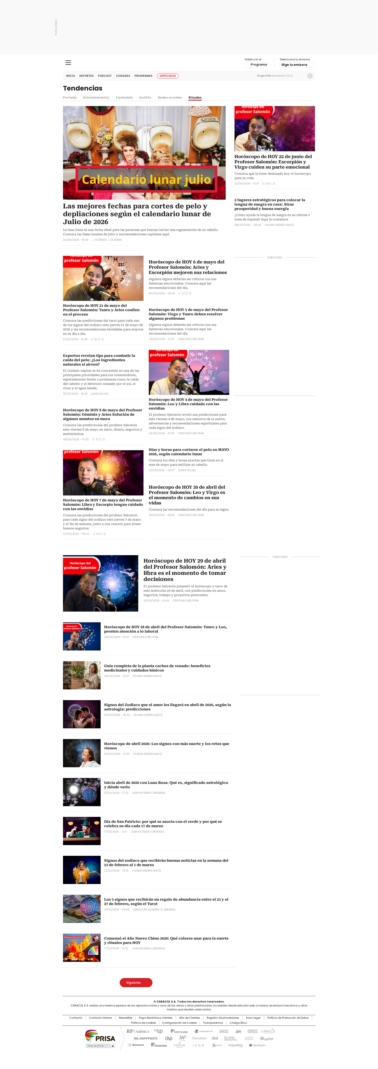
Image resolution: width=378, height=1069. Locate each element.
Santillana (177, 1031)
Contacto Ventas (100, 1018)
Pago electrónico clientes (155, 1018)
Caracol (268, 1031)
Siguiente (133, 982)
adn (252, 1031)
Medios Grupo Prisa (100, 1045)
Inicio (70, 76)
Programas (143, 76)
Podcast (105, 76)
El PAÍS (137, 1031)
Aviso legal (253, 1018)
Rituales (195, 97)
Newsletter (301, 76)
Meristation (257, 1044)
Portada (70, 97)
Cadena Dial (213, 1038)
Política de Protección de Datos (288, 1018)
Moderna (157, 1044)
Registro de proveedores (223, 1018)
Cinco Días (197, 1038)
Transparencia (213, 1023)
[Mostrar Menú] (68, 62)
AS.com (237, 1031)
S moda (216, 1044)
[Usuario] (310, 76)
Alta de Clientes (189, 1018)
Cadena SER (222, 1031)
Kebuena (266, 1038)
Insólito (145, 97)
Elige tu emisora (294, 65)
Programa (259, 64)
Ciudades (123, 76)
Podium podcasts (178, 1044)
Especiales (168, 76)
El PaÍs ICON (197, 1044)
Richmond (135, 1044)
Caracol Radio (189, 63)
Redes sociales (170, 97)
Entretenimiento (96, 97)
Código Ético (238, 1023)
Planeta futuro (248, 1038)
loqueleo (235, 1044)
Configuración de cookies (179, 1023)
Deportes (86, 76)
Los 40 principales (157, 1031)
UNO (167, 1038)
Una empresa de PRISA (100, 1035)
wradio (180, 1038)
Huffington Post (144, 1038)
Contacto (75, 1018)
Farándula (124, 97)
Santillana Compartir (201, 1031)
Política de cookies (143, 1023)
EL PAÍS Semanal (229, 1038)
